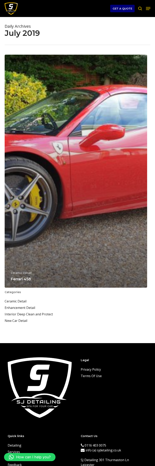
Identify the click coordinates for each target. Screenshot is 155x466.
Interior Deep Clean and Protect (29, 314)
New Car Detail (16, 320)
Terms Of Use (91, 376)
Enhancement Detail (20, 307)
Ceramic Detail (21, 273)
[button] (148, 8)
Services (14, 452)
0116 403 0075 (95, 445)
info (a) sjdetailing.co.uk (103, 450)
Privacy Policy (91, 369)
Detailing (14, 445)
